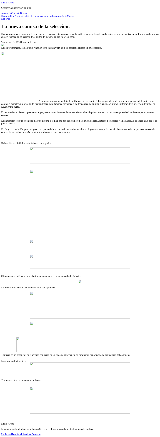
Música (70, 16)
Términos (16, 434)
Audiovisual (21, 16)
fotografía (62, 16)
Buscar (23, 13)
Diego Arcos (7, 2)
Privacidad (26, 434)
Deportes (5, 16)
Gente (30, 16)
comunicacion (40, 16)
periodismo (52, 16)
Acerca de (6, 13)
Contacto (15, 13)
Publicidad (6, 434)
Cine (12, 16)
